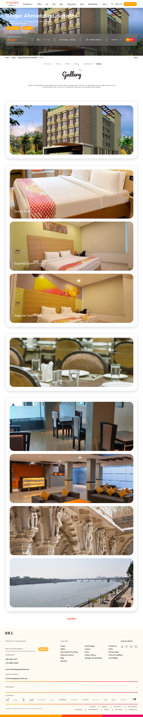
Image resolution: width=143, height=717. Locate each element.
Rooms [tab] (58, 64)
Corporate (92, 707)
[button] (116, 39)
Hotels (14, 57)
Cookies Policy (133, 709)
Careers (87, 649)
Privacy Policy (114, 652)
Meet (61, 4)
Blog (62, 658)
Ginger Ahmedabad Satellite (27, 57)
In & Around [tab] (87, 64)
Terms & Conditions (116, 655)
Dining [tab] (76, 64)
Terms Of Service (132, 707)
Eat (47, 4)
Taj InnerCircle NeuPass (69, 652)
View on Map (14, 28)
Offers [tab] (67, 64)
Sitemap (64, 661)
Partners (106, 709)
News (87, 652)
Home (7, 57)
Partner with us (90, 655)
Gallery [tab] (98, 64)
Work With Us (118, 707)
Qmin (82, 4)
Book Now (130, 39)
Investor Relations (93, 709)
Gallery (29, 28)
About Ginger (90, 646)
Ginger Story (71, 4)
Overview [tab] (47, 64)
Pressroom (104, 707)
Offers (39, 4)
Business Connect (67, 655)
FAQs (111, 649)
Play (54, 4)
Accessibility (113, 658)
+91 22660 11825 (11, 663)
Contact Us (113, 646)
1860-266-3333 (11, 659)
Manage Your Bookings (93, 658)
